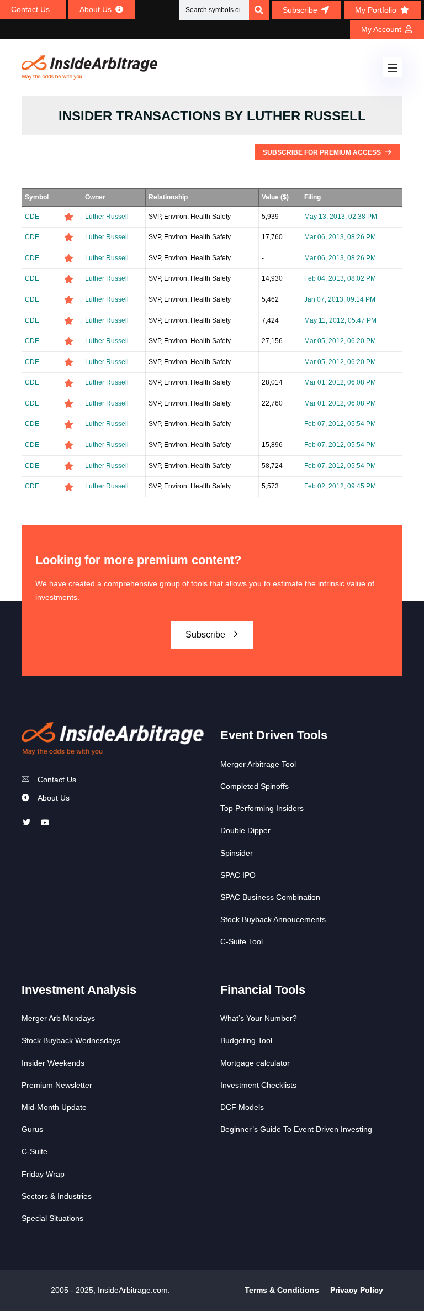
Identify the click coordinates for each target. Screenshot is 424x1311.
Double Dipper (245, 830)
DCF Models (242, 1107)
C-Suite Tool (241, 941)
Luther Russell (107, 216)
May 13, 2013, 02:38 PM (340, 216)
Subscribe (206, 634)
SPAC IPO (238, 875)
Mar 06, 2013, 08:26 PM (340, 237)
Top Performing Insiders (262, 808)
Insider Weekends (53, 1063)
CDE (32, 216)
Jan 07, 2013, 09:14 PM (339, 299)
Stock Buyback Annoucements (273, 919)
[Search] (259, 10)
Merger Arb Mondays (58, 1018)
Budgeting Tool (246, 1040)
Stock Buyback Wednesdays (71, 1040)
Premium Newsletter (57, 1085)
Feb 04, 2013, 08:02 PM (340, 278)
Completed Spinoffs (254, 786)
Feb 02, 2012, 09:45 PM (340, 486)
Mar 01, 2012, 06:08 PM (340, 382)
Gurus (32, 1129)
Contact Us (57, 779)
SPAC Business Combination (270, 897)
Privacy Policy (356, 1290)
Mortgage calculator (255, 1063)
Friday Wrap (43, 1174)
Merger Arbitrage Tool (258, 764)
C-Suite (34, 1151)
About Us (54, 797)
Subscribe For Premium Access (323, 152)
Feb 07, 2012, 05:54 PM (340, 424)
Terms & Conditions (282, 1290)
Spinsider (236, 853)
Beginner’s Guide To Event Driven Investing (296, 1129)
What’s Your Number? (258, 1018)
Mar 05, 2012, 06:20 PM (340, 341)
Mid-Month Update (54, 1107)
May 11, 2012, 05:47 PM (340, 320)
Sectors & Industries (57, 1196)
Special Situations (52, 1218)
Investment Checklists (258, 1085)
